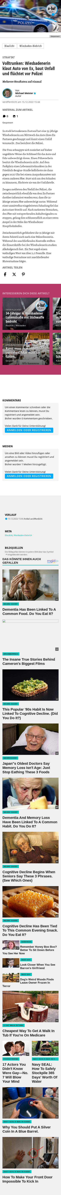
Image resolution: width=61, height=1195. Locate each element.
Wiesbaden (21, 325)
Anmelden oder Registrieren (29, 430)
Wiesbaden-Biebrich (31, 46)
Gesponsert (11, 360)
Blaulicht (9, 46)
